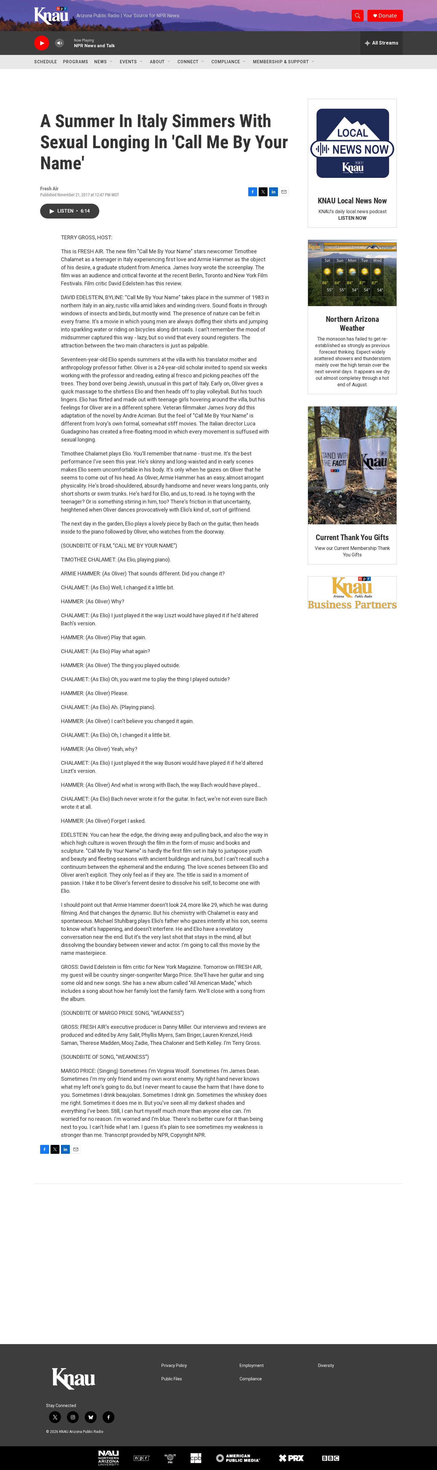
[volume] (59, 43)
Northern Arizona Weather (352, 324)
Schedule (45, 61)
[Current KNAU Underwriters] (352, 592)
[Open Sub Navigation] (111, 61)
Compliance (225, 61)
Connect (188, 61)
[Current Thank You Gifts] (352, 465)
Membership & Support (281, 61)
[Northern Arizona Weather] (352, 273)
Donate (387, 15)
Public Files (171, 1379)
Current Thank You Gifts (352, 537)
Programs (75, 61)
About (157, 61)
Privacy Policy (174, 1365)
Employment (252, 1365)
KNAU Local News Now (352, 200)
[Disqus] (218, 1264)
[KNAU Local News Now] (352, 143)
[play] (41, 43)
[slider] (69, 43)
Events (128, 61)
